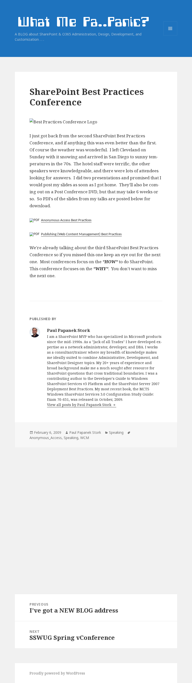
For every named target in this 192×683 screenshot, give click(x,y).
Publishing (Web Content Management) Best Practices (81, 234)
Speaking (116, 432)
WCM (84, 437)
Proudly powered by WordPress (57, 673)
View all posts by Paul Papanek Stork (79, 404)
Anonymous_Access (46, 437)
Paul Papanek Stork (85, 432)
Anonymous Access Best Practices (66, 220)
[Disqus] (96, 510)
